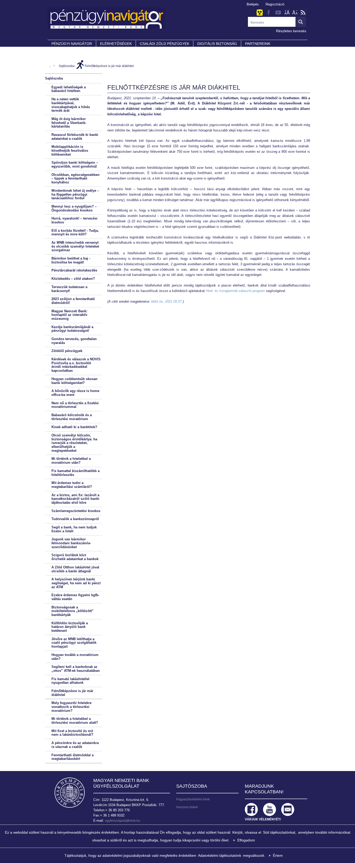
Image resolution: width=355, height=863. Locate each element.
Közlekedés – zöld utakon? (73, 279)
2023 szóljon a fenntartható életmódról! (73, 301)
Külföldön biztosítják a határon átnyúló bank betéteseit (69, 627)
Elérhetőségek (116, 44)
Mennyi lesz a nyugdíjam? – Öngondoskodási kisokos (74, 208)
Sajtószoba (67, 66)
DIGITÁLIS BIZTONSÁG (217, 44)
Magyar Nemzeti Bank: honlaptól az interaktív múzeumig (69, 315)
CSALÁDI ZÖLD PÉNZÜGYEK (164, 44)
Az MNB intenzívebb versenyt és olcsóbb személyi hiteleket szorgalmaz (75, 246)
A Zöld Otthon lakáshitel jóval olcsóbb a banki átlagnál (75, 569)
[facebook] (268, 12)
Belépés (253, 4)
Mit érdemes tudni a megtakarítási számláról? (71, 485)
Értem (278, 855)
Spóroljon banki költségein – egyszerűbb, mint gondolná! (74, 164)
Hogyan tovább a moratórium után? (74, 657)
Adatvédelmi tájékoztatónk (219, 855)
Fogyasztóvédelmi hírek (193, 799)
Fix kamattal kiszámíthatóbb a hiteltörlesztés (75, 473)
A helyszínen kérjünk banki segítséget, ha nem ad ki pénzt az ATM (76, 583)
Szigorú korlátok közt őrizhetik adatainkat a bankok (74, 557)
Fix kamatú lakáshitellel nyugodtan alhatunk (70, 681)
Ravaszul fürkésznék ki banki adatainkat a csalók (74, 137)
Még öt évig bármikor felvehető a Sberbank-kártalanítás (68, 122)
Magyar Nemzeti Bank (70, 793)
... (50, 66)
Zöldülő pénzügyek (66, 351)
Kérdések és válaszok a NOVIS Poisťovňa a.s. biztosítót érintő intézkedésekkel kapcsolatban (76, 365)
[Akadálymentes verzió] (260, 12)
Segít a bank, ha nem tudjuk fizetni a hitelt (74, 529)
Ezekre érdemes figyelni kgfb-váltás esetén (75, 597)
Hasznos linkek (187, 807)
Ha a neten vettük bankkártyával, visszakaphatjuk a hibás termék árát (70, 104)
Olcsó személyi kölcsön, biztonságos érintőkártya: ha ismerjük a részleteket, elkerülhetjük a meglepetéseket (74, 443)
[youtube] (278, 12)
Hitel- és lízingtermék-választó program (235, 291)
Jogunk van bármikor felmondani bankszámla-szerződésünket (71, 543)
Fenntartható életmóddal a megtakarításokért (72, 757)
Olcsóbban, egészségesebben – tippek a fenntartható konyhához (75, 178)
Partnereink (257, 44)
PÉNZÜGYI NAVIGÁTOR (71, 44)
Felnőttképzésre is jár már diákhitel (109, 66)
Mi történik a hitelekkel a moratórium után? (71, 460)
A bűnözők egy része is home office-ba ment (75, 393)
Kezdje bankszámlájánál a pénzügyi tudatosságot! (72, 329)
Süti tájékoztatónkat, (279, 832)
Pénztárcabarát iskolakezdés (74, 270)
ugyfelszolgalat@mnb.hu (122, 820)
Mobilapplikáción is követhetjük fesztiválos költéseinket (69, 150)
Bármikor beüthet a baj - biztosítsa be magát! (70, 260)
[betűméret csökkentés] (295, 12)
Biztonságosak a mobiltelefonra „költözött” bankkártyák (72, 611)
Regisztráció (275, 4)
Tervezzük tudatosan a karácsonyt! (69, 289)
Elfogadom (246, 840)
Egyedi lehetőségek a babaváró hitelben (68, 89)
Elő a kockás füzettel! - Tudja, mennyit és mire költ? (75, 232)
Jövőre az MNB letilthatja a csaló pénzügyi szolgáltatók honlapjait (73, 642)
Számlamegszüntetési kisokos (75, 511)
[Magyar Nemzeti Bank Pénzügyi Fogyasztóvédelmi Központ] (177, 20)
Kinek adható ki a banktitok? (74, 427)
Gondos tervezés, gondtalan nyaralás (74, 341)
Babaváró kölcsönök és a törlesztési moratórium (71, 417)
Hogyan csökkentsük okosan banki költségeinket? (74, 381)
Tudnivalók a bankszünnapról (75, 519)
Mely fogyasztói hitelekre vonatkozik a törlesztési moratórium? (71, 706)
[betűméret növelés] (287, 12)
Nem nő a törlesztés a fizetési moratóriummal (75, 405)
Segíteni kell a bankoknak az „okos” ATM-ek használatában (75, 669)
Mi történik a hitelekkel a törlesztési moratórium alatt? (74, 721)
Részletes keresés (291, 31)
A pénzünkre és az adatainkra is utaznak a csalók (75, 745)
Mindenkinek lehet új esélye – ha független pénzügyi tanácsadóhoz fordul (75, 194)
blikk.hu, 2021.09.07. (167, 301)
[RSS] (303, 12)
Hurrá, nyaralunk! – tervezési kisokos (74, 220)
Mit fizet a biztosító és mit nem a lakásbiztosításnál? (72, 733)
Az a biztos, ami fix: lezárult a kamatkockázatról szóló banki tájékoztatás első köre (75, 498)
